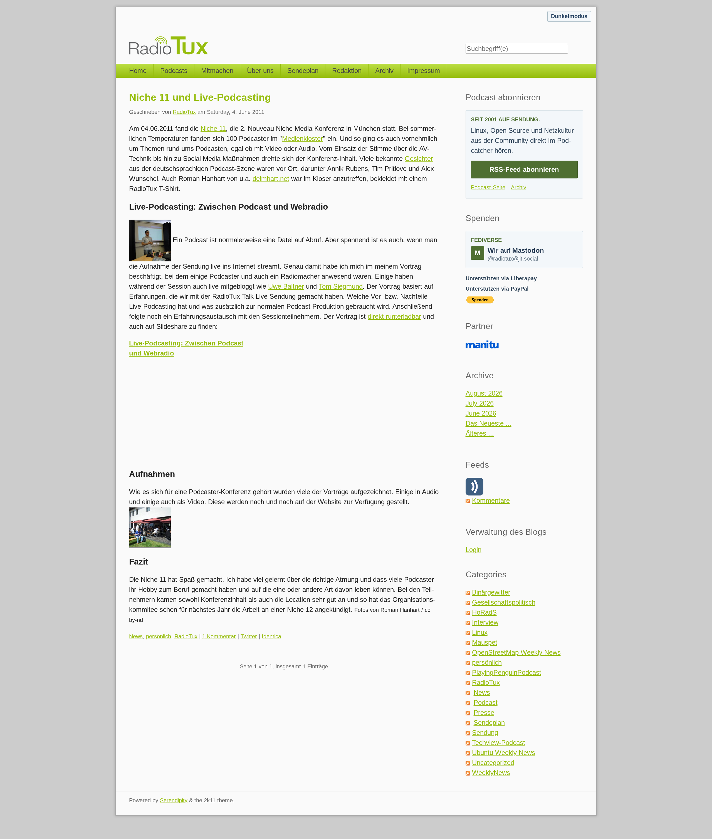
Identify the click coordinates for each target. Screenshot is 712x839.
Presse (484, 712)
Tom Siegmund (341, 286)
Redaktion (347, 70)
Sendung (485, 732)
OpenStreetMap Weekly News (516, 652)
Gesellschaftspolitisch (503, 602)
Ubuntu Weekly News (503, 752)
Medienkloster (302, 138)
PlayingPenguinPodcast (506, 672)
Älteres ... (480, 433)
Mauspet (484, 642)
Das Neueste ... (488, 423)
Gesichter (419, 158)
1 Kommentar (219, 636)
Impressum (423, 70)
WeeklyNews (491, 772)
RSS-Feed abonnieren (524, 169)
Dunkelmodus (569, 16)
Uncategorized (493, 762)
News (136, 636)
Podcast (486, 702)
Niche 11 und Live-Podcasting (200, 97)
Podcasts (173, 70)
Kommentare (491, 500)
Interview (485, 622)
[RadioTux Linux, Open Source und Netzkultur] (129, 32)
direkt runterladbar (394, 316)
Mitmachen (217, 70)
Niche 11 (213, 128)
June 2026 (481, 413)
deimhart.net (271, 178)
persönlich (158, 636)
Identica (271, 636)
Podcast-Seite (488, 187)
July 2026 (480, 403)
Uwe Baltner (286, 286)
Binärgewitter (491, 592)
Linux (480, 632)
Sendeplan (302, 70)
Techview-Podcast (498, 742)
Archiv (384, 70)
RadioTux (184, 112)
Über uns (260, 70)
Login (473, 549)
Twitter (249, 636)
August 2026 (484, 393)
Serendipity (173, 800)
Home (138, 70)
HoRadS (484, 612)
